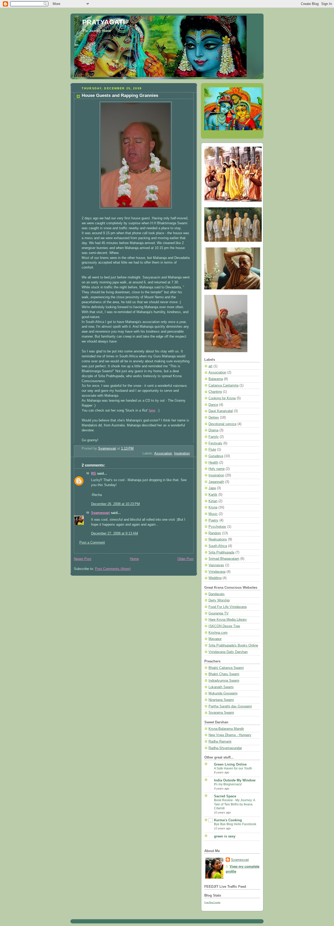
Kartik (212, 494)
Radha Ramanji (219, 741)
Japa (212, 488)
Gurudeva (215, 456)
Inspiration (182, 453)
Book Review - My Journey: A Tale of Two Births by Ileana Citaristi (234, 804)
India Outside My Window (234, 780)
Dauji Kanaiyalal (220, 411)
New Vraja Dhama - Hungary (229, 735)
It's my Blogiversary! (228, 784)
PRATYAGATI (103, 22)
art (210, 366)
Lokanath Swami (221, 687)
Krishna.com (218, 633)
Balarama (215, 379)
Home (134, 559)
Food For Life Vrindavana (227, 607)
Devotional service (222, 424)
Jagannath (216, 482)
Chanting (215, 392)
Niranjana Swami (221, 700)
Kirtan (212, 501)
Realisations (217, 539)
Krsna (212, 507)
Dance (213, 405)
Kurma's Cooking (228, 820)
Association (163, 453)
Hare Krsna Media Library (227, 620)
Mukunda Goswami (222, 693)
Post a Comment (92, 542)
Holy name (216, 469)
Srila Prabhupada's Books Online (233, 645)
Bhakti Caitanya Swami (226, 668)
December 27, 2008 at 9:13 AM (114, 533)
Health (213, 462)
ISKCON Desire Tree (224, 626)
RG (93, 473)
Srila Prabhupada (221, 552)
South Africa (217, 546)
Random (214, 533)
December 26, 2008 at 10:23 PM (115, 504)
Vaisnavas (216, 565)
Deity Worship (219, 600)
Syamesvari (100, 513)
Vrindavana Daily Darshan (228, 652)
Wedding (215, 578)
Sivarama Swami (221, 712)
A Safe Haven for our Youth (233, 768)
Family (213, 437)
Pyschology (217, 527)
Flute (212, 449)
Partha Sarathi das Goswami (230, 706)
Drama (213, 430)
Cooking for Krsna (222, 398)
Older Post (185, 559)
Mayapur (215, 639)
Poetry (213, 520)
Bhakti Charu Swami (223, 674)
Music (213, 514)
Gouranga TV (218, 613)
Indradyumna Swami (223, 680)
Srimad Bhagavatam (223, 559)
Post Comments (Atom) (113, 569)
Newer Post (82, 559)
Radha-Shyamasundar (225, 748)
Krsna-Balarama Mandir (226, 729)
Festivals (215, 443)
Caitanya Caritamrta (223, 385)
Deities (213, 417)
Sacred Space (225, 796)
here (152, 410)
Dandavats (216, 594)
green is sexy (224, 836)
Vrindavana (216, 572)
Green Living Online (230, 764)
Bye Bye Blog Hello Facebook (235, 824)
